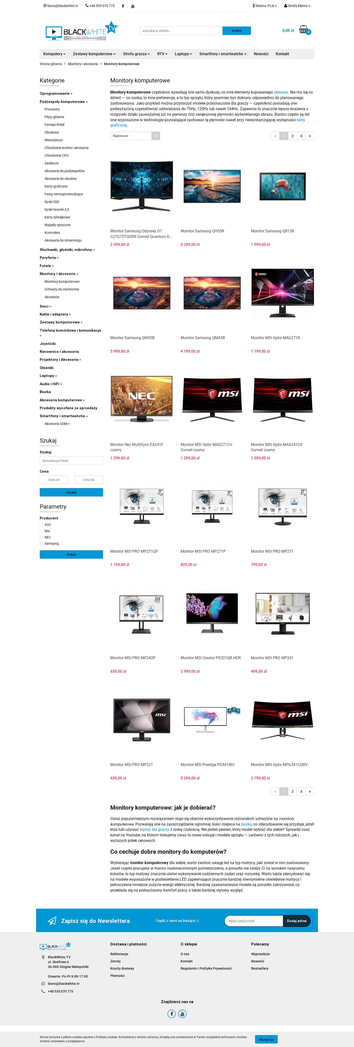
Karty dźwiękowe (57, 217)
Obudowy (52, 132)
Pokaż (71, 555)
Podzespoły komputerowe (63, 102)
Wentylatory (54, 140)
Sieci (44, 306)
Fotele (46, 266)
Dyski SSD (52, 202)
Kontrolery (52, 233)
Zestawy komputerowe (93, 54)
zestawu (281, 92)
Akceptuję (266, 1039)
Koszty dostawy (122, 968)
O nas (185, 954)
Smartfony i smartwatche (63, 416)
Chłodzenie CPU (56, 155)
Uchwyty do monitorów (62, 289)
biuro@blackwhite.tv (63, 984)
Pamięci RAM (54, 125)
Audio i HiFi (50, 384)
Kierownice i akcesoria (59, 351)
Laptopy (47, 376)
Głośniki (46, 368)
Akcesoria (52, 297)
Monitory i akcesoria (58, 274)
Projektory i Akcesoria (59, 359)
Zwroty (115, 961)
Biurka (45, 392)
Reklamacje (119, 954)
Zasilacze (52, 163)
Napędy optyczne (58, 225)
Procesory (52, 109)
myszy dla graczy (154, 829)
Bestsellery (260, 968)
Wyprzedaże (260, 954)
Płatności (117, 976)
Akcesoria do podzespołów (65, 171)
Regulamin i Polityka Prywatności (206, 968)
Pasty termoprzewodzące (64, 194)
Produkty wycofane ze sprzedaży (68, 408)
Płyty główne (54, 117)
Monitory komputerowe (62, 281)
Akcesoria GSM (56, 424)
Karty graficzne (56, 186)
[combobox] (135, 136)
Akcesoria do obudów (61, 179)
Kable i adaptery (54, 314)
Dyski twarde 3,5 (57, 209)
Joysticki (48, 344)
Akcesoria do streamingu (63, 240)
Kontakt (282, 54)
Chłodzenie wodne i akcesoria (67, 148)
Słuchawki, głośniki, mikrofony (66, 250)
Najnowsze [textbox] (120, 136)
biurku (246, 824)
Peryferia (48, 257)
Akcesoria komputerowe (61, 400)
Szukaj (71, 492)
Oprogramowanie (55, 93)
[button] (128, 944)
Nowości (261, 54)
